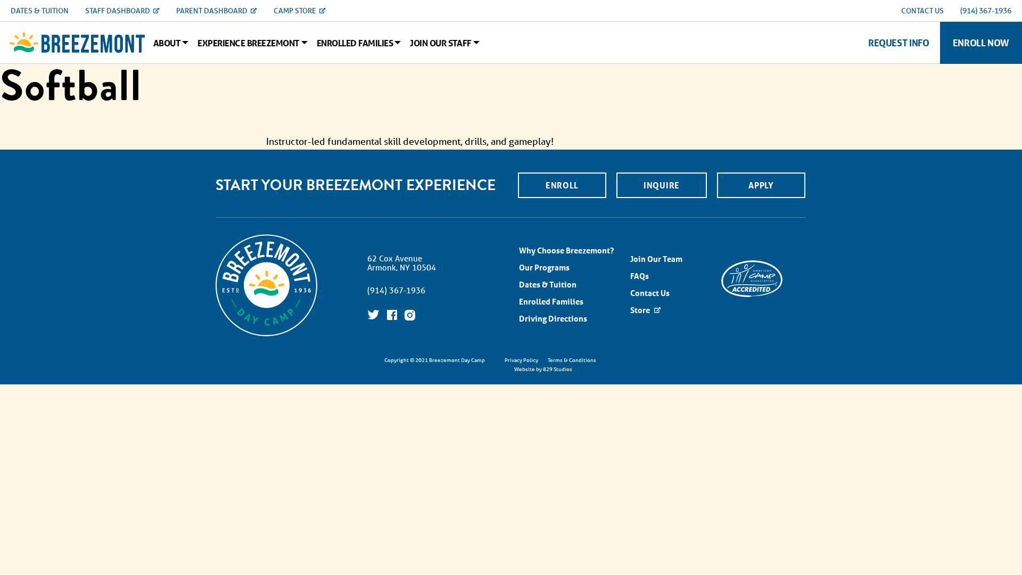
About (166, 43)
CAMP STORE (296, 10)
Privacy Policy (521, 360)
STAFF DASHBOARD (118, 10)
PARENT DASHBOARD (212, 10)
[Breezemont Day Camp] (266, 335)
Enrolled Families (355, 43)
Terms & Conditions (572, 360)
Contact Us (650, 293)
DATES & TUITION (40, 10)
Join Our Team (656, 259)
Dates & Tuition (547, 284)
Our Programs (544, 267)
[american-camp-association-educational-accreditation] (751, 278)
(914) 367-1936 (985, 10)
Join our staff (441, 43)
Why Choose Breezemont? (566, 250)
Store (641, 310)
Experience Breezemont (248, 43)
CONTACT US (922, 10)
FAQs (639, 276)
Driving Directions (553, 318)
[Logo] (77, 42)
